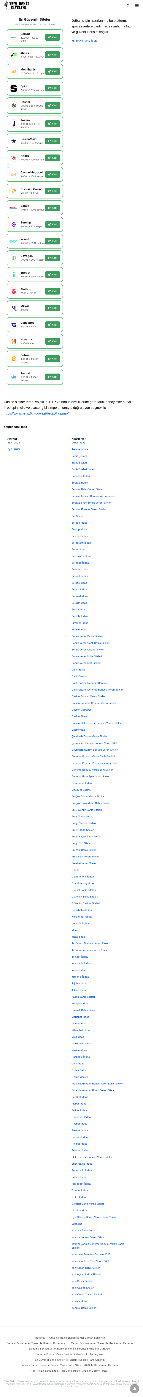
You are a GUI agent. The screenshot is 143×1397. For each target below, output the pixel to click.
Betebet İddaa (80, 536)
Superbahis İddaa (82, 1163)
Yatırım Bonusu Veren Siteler (88, 1237)
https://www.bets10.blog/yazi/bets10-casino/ (36, 413)
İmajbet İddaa (80, 956)
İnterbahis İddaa (81, 963)
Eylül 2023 (13, 449)
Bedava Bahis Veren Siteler (88, 489)
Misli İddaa (78, 1036)
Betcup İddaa (79, 529)
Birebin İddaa (79, 629)
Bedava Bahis (80, 482)
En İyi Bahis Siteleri (83, 816)
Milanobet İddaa (81, 1030)
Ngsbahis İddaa (81, 1056)
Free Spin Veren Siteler (85, 856)
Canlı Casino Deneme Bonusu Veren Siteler (97, 689)
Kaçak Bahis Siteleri (83, 996)
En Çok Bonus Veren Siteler (88, 796)
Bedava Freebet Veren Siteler (89, 509)
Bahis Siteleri (79, 462)
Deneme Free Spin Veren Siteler (91, 776)
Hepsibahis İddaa (82, 909)
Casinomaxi (78, 729)
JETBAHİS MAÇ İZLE (84, 40)
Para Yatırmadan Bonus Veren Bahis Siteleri (97, 1083)
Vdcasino (77, 1223)
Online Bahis (79, 1070)
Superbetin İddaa (82, 1170)
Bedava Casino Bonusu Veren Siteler (93, 495)
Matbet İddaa (79, 1023)
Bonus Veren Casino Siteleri (88, 649)
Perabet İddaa (80, 1096)
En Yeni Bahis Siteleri (84, 849)
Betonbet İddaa (81, 569)
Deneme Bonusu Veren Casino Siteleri (94, 763)
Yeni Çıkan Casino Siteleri (87, 1294)
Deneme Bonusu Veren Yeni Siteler (92, 769)
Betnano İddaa (80, 562)
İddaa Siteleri (79, 936)
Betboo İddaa (79, 522)
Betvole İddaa (80, 616)
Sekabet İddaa (80, 1150)
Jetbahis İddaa (80, 976)
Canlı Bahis (78, 669)
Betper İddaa (79, 589)
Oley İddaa (78, 1063)
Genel (75, 869)
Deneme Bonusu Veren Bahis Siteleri (93, 756)
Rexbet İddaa (79, 1143)
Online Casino (80, 1076)
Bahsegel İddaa (81, 475)
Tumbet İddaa (80, 1190)
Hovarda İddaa (80, 923)
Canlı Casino (79, 676)
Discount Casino (81, 789)
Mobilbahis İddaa (82, 1043)
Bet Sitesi (77, 516)
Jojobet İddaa (80, 983)
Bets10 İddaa (79, 602)
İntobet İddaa (79, 970)
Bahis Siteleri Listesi (83, 469)
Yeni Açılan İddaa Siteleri (86, 1274)
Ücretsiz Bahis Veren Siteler (88, 1203)
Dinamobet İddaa (82, 783)
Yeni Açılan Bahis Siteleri (86, 1267)
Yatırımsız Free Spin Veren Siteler (91, 1261)
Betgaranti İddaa (81, 542)
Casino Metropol (81, 709)
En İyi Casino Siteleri (84, 823)
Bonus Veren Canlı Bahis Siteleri (90, 642)
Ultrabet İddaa (80, 1210)
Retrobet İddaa (80, 1136)
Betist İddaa (78, 549)
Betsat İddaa (79, 609)
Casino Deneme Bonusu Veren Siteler (94, 702)
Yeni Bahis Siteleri (82, 1281)
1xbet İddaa (78, 442)
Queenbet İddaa (81, 1116)
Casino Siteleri (80, 716)
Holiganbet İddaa (82, 916)
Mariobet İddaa (80, 1016)
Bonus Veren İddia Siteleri (87, 656)
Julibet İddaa (79, 990)
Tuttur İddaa (79, 1197)
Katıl (54, 37)
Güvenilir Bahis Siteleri (85, 896)
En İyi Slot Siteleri (82, 843)
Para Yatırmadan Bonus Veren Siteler (93, 1090)
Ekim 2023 (13, 442)
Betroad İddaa (80, 596)
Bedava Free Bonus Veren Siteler (91, 502)
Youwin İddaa (79, 1301)
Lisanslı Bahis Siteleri (84, 1010)
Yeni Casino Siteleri (83, 1287)
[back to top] (134, 1388)
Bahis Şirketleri (80, 455)
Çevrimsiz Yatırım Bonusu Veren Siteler (95, 749)
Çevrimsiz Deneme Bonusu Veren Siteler (95, 743)
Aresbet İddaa (80, 449)
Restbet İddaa (80, 1130)
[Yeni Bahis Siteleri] (18, 5)
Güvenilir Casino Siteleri (86, 903)
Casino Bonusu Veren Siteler (88, 696)
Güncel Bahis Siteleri (84, 889)
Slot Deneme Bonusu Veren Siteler (92, 1157)
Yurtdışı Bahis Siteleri (84, 1307)
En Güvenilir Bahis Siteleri (87, 809)
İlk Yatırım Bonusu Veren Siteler (90, 943)
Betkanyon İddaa (81, 556)
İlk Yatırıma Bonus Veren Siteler (90, 950)
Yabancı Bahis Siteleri (84, 1230)
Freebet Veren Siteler (84, 863)
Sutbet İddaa (79, 1177)
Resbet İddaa (79, 1123)
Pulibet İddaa (79, 1110)
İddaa (75, 929)
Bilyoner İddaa (80, 622)
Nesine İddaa (79, 1050)
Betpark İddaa (80, 576)
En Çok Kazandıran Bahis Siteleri (91, 803)
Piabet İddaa (79, 1103)
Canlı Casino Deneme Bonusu (89, 682)
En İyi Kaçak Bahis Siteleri (87, 836)
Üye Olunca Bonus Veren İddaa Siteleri (94, 1217)
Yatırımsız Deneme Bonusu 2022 (91, 1254)
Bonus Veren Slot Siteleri (86, 662)
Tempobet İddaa (81, 1183)
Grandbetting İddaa (83, 883)
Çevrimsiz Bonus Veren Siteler (89, 736)
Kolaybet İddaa (80, 1003)
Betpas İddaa (79, 582)
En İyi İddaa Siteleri (83, 829)
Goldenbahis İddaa (83, 876)
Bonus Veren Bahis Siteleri (87, 636)
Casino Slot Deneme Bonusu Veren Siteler (96, 722)
